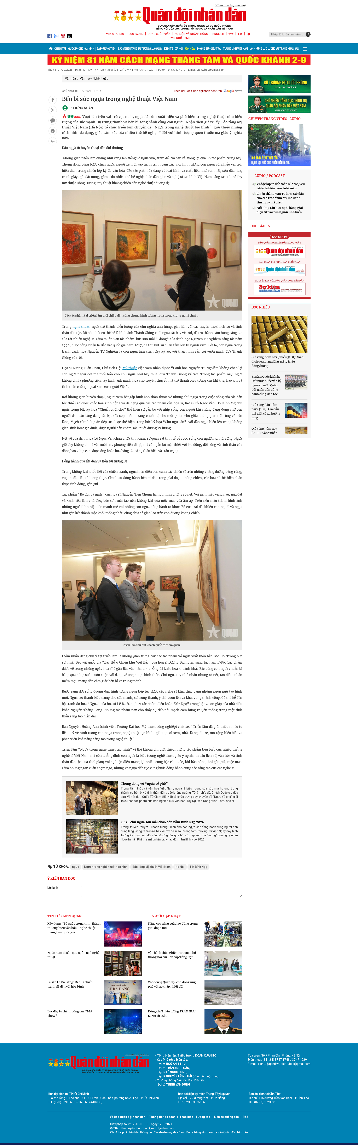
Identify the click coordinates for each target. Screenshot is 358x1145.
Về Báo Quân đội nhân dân (127, 1117)
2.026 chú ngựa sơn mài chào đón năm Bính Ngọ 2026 (162, 822)
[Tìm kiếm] (308, 34)
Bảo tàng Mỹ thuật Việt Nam (151, 867)
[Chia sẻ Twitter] (52, 110)
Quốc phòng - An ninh (81, 49)
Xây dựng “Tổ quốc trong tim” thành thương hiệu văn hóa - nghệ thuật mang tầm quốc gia (73, 928)
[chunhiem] (279, 104)
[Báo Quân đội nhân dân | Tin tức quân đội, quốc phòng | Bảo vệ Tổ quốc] (179, 17)
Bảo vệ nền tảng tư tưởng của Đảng (140, 49)
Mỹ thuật (129, 368)
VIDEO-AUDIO (115, 33)
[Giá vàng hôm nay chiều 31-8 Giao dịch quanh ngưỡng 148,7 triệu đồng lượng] (279, 334)
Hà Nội (180, 867)
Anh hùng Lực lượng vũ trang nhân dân (274, 49)
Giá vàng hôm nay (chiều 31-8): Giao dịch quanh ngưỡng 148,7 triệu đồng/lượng (278, 361)
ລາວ (240, 33)
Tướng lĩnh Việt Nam (235, 49)
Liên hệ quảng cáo (226, 1117)
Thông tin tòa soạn (162, 1117)
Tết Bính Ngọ (198, 867)
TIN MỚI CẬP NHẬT (164, 916)
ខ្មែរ (248, 33)
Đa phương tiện (106, 49)
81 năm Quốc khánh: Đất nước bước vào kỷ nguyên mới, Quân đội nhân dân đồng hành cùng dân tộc (266, 385)
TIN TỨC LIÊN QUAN (64, 916)
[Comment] (52, 120)
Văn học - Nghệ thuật (94, 78)
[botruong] (279, 84)
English (218, 33)
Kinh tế (168, 49)
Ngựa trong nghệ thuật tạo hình (105, 867)
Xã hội (179, 49)
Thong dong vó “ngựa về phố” (144, 784)
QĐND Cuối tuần (159, 33)
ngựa (75, 867)
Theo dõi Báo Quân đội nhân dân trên (197, 91)
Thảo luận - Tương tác (194, 1117)
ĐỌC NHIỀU (261, 307)
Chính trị (60, 49)
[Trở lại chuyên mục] (52, 141)
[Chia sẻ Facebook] (52, 100)
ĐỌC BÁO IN (135, 33)
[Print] (52, 131)
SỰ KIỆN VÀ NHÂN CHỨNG (191, 33)
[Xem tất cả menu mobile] (305, 49)
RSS (245, 1117)
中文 (231, 33)
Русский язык (180, 38)
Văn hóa (190, 49)
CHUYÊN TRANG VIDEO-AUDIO (274, 119)
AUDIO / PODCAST (269, 176)
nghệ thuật (81, 327)
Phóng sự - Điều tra (208, 49)
